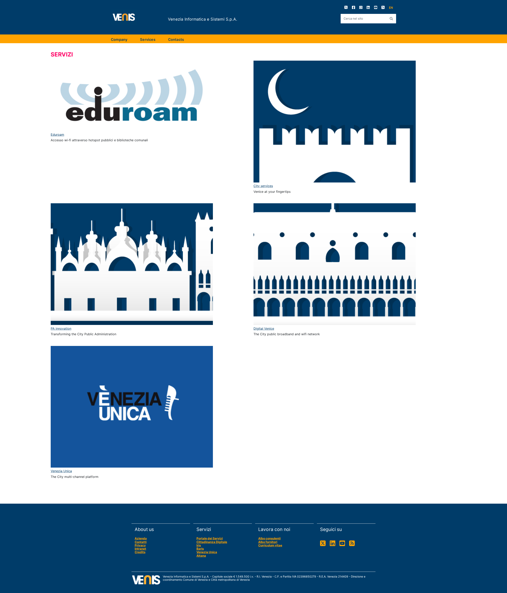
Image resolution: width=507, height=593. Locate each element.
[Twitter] (346, 7)
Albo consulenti (269, 538)
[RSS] (383, 7)
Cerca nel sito (353, 18)
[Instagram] (360, 7)
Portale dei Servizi (209, 538)
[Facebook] (353, 7)
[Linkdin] (332, 543)
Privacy (140, 545)
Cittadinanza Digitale (211, 542)
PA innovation (61, 328)
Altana (201, 556)
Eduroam (57, 135)
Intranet (140, 549)
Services (147, 39)
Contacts (176, 39)
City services (263, 186)
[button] (391, 7)
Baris (200, 549)
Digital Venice (264, 328)
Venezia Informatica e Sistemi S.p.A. (202, 19)
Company (119, 39)
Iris (198, 545)
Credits (140, 552)
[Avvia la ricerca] (391, 18)
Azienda (141, 538)
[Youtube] (375, 7)
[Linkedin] (368, 7)
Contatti (141, 542)
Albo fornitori (267, 542)
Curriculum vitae (270, 545)
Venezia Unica (61, 471)
